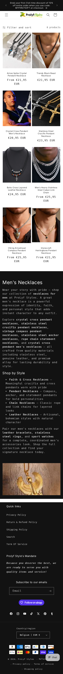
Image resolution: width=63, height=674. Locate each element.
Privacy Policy (16, 515)
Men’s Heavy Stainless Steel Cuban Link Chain (46, 190)
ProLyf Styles (26, 659)
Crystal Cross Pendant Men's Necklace (17, 132)
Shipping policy (33, 669)
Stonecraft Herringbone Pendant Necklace (46, 250)
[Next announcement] (57, 5)
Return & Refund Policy (21, 522)
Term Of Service (16, 544)
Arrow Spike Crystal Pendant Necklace (17, 74)
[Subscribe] (50, 591)
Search (10, 537)
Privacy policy (21, 664)
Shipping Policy (16, 529)
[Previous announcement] (6, 5)
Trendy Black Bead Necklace (46, 74)
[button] (6, 14)
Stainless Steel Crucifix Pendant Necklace (46, 133)
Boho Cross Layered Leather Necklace (17, 188)
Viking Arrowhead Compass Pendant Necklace (17, 250)
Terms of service (44, 664)
